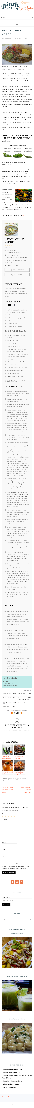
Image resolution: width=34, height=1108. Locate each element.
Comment (5, 819)
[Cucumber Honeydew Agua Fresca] (17, 995)
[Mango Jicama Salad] (17, 952)
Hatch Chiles (15, 780)
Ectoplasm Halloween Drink (12, 1081)
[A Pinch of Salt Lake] (17, 12)
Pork (18, 778)
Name (4, 842)
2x (12, 305)
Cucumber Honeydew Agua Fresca (17, 976)
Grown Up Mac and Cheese (17, 1019)
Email (4, 849)
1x (9, 305)
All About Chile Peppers (11, 1084)
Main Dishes (23, 778)
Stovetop (10, 778)
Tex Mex (14, 778)
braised (10, 780)
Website (4, 856)
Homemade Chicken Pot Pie (12, 1069)
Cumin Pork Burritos (9, 1087)
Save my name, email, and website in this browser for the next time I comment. (15, 867)
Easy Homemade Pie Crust (12, 1072)
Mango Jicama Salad (17, 933)
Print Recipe (18, 270)
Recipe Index (6, 1097)
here (23, 215)
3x (16, 305)
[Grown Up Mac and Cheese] (17, 1038)
